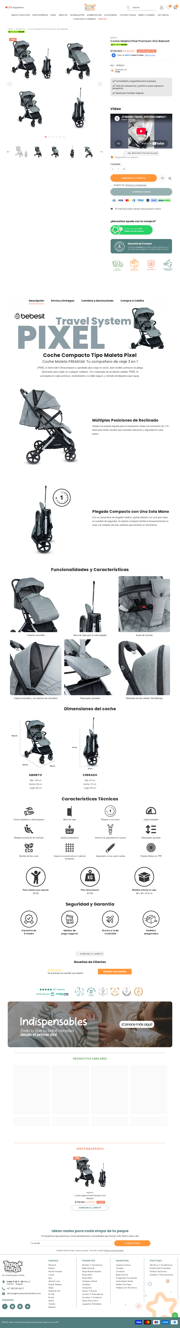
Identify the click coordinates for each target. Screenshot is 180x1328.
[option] (31, 84)
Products (20, 29)
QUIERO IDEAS (132, 1243)
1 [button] (46, 137)
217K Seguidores (16, 7)
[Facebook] (5, 1306)
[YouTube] (27, 1306)
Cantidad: (115, 164)
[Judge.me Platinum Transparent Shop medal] (79, 991)
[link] (162, 178)
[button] (10, 84)
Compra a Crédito (132, 300)
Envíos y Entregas (62, 300)
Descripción (36, 300)
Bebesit (113, 37)
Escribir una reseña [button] (114, 971)
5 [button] (60, 137)
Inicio (10, 29)
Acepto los (119, 185)
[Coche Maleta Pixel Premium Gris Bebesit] (90, 1172)
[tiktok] (20, 1306)
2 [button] (49, 137)
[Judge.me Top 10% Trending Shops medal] (138, 991)
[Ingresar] (161, 7)
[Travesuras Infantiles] (90, 1024)
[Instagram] (12, 1306)
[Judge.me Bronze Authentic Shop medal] (114, 991)
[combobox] (144, 7)
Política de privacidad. (114, 1250)
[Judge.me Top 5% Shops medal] (126, 991)
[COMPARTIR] (169, 178)
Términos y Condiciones (136, 185)
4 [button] (57, 137)
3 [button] (53, 137)
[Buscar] (141, 7)
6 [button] (64, 137)
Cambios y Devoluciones (97, 300)
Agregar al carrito (133, 178)
